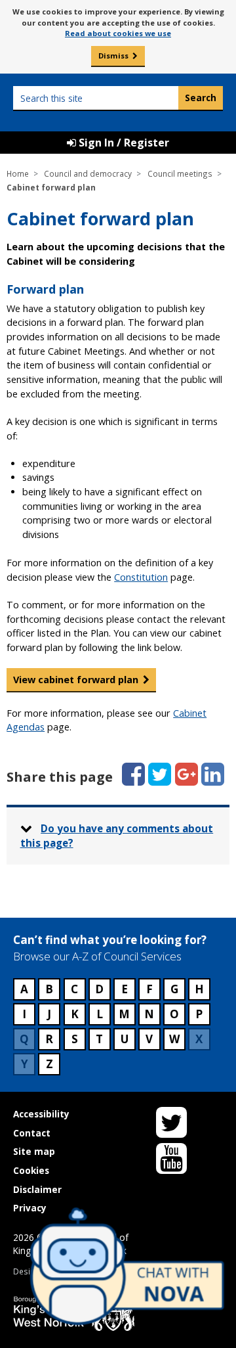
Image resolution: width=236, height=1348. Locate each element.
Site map (34, 1151)
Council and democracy (88, 173)
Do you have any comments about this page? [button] (117, 836)
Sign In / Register (122, 142)
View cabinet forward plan (75, 679)
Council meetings (180, 173)
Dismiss (113, 55)
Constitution (141, 577)
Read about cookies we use (118, 33)
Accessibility (41, 1114)
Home (18, 173)
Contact (31, 1133)
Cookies (31, 1170)
